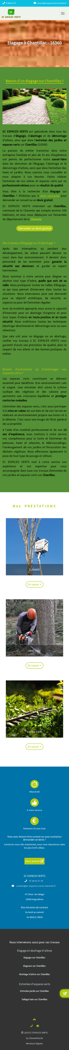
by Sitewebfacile (34, 1038)
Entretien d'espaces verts (34, 984)
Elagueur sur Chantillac (34, 965)
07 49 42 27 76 (11, 3)
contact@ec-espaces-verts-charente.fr (51, 3)
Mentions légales (34, 1043)
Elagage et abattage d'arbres (34, 950)
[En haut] (34, 1020)
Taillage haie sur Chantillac (35, 999)
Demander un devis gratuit (34, 228)
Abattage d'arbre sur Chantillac (34, 974)
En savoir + (34, 584)
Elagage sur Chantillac (34, 957)
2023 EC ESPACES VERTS (36, 1032)
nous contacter (49, 196)
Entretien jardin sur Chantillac (34, 990)
